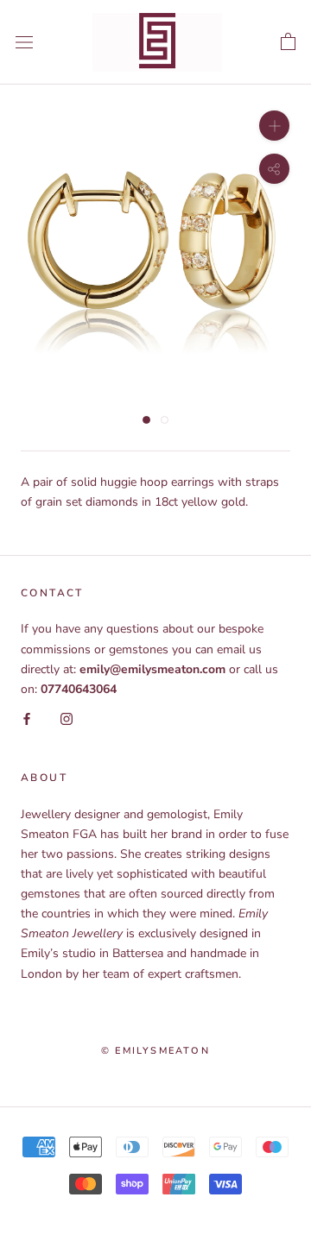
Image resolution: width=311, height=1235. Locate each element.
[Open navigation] (24, 41)
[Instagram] (66, 718)
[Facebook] (27, 718)
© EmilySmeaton (155, 1050)
